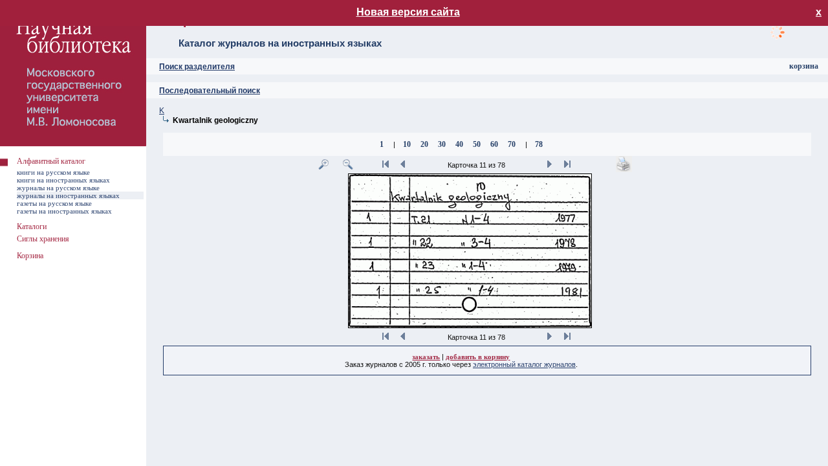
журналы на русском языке (58, 188)
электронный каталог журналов (524, 364)
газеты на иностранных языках (64, 211)
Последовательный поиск (209, 90)
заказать (426, 357)
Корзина (30, 255)
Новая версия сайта (408, 11)
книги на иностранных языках (63, 180)
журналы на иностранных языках (68, 195)
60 (494, 144)
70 (512, 144)
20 (424, 144)
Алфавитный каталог (51, 161)
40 (459, 144)
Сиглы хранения (43, 238)
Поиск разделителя (197, 66)
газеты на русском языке (54, 203)
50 (477, 144)
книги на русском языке (53, 172)
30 (442, 144)
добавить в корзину (478, 357)
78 (539, 144)
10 (407, 144)
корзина (803, 66)
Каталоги (32, 226)
